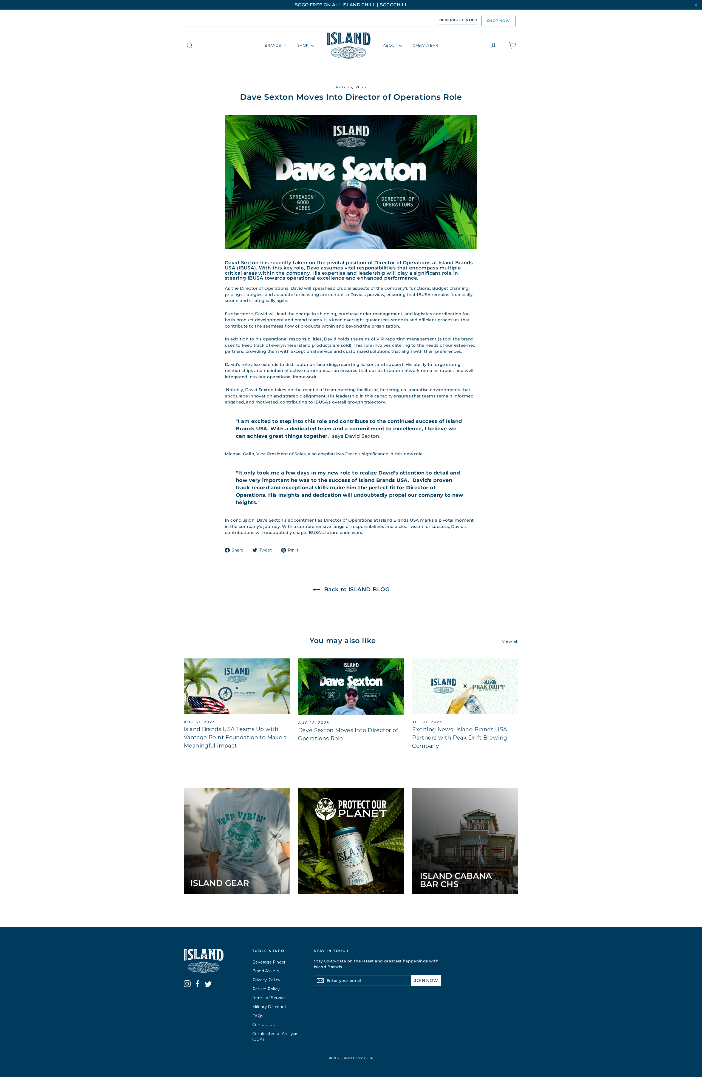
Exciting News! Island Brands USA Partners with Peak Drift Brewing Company (459, 737)
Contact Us (263, 1024)
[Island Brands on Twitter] (208, 985)
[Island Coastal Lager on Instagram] (187, 984)
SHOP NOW (498, 20)
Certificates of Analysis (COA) (275, 1036)
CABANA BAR (425, 45)
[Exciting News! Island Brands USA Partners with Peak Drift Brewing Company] (465, 686)
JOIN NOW (426, 980)
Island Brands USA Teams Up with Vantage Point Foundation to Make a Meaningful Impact (235, 737)
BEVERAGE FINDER (458, 20)
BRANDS (273, 45)
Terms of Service (269, 997)
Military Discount (269, 1006)
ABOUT (390, 45)
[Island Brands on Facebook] (197, 984)
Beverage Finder (269, 962)
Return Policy (266, 989)
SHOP (303, 45)
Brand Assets (265, 970)
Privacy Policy (266, 979)
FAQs (258, 1015)
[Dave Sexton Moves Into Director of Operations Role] (351, 686)
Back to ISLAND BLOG (355, 589)
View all (510, 641)
